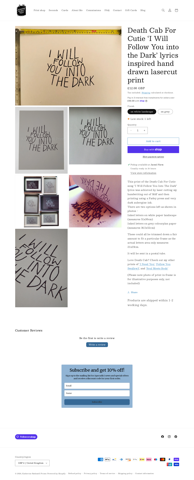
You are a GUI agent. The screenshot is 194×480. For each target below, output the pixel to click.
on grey (165, 111)
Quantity (132, 124)
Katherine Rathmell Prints (34, 473)
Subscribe (97, 402)
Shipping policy (125, 473)
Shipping (146, 92)
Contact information (144, 473)
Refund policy (74, 473)
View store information (143, 173)
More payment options (153, 156)
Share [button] (134, 292)
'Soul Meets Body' (157, 268)
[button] (163, 10)
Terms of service (107, 473)
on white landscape (142, 111)
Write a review (97, 344)
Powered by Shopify (56, 473)
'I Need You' (147, 264)
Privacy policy (90, 473)
